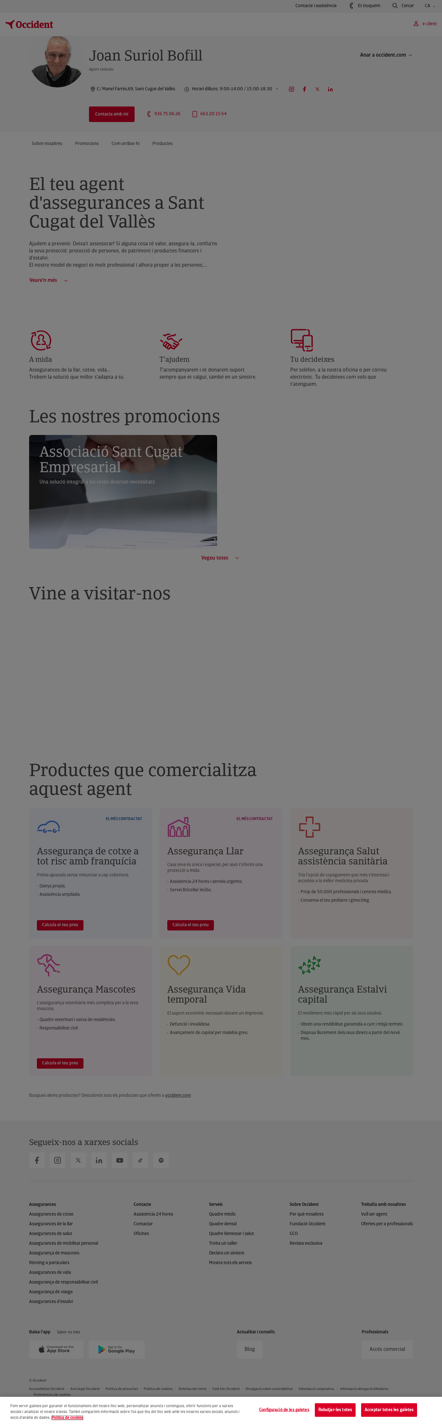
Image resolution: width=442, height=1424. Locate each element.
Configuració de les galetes (284, 1410)
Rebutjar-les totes (335, 1410)
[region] (221, 1410)
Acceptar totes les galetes (389, 1410)
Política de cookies (67, 1418)
